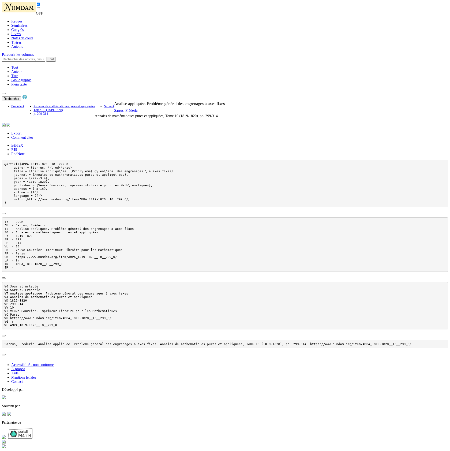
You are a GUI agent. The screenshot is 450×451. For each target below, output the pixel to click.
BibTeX (17, 145)
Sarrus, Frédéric (126, 110)
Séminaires (19, 25)
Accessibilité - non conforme (32, 365)
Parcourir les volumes (18, 54)
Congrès (17, 30)
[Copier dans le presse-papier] (4, 213)
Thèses (16, 42)
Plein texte (19, 84)
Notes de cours (22, 38)
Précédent (17, 106)
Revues (16, 21)
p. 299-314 (41, 114)
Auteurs (17, 46)
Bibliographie (21, 80)
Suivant (109, 106)
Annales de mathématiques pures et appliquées (64, 106)
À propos (18, 369)
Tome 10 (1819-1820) (48, 110)
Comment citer (22, 137)
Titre (14, 76)
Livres (16, 34)
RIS (14, 150)
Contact (17, 382)
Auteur (16, 72)
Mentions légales (23, 377)
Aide (15, 373)
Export (16, 133)
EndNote (18, 154)
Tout (51, 59)
